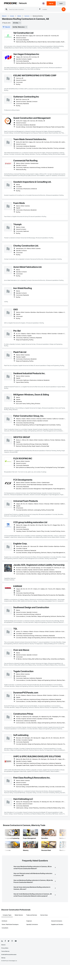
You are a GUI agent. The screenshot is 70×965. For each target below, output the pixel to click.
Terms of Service (5, 951)
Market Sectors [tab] (19, 915)
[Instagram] (12, 941)
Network (23, 3)
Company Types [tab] (7, 915)
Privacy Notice (4, 948)
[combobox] (51, 9)
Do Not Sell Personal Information (8, 954)
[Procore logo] (10, 3)
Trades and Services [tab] (31, 915)
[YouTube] (16, 941)
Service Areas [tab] (44, 915)
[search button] (64, 9)
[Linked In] (2, 941)
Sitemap (3, 957)
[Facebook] (5, 941)
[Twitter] (8, 941)
